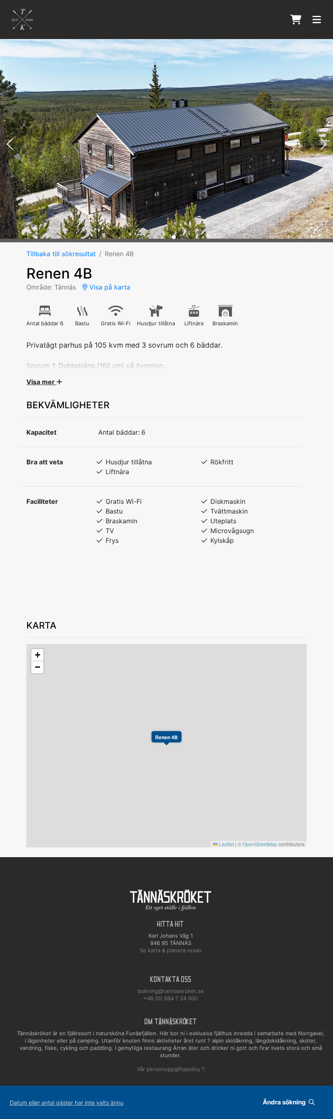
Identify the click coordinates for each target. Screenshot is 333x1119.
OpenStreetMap (259, 843)
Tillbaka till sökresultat (61, 254)
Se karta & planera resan (170, 950)
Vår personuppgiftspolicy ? (171, 1069)
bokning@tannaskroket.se (171, 991)
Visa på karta (108, 287)
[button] (9, 145)
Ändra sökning (285, 1102)
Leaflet (226, 843)
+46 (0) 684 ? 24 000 (170, 998)
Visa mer (41, 382)
